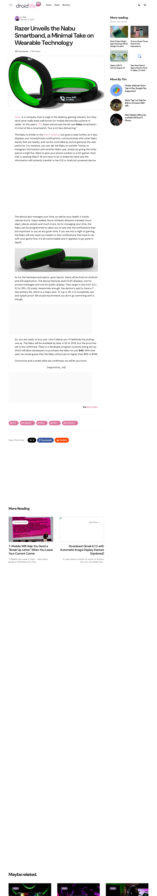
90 (21, 51)
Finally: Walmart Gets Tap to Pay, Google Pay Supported (135, 88)
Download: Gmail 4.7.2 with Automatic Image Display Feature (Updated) (82, 549)
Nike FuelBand (51, 134)
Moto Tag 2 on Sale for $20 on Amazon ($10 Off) (135, 103)
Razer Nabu (92, 407)
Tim (24, 17)
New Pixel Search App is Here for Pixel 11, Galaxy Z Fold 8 (139, 68)
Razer (18, 117)
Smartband (70, 423)
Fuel (14, 423)
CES (39, 124)
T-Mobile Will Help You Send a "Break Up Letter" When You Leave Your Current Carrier (31, 549)
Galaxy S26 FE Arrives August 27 (117, 66)
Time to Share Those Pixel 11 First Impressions (139, 43)
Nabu (43, 423)
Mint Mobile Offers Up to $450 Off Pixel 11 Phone (135, 118)
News (16, 888)
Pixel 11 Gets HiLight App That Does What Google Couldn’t (119, 43)
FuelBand (28, 423)
